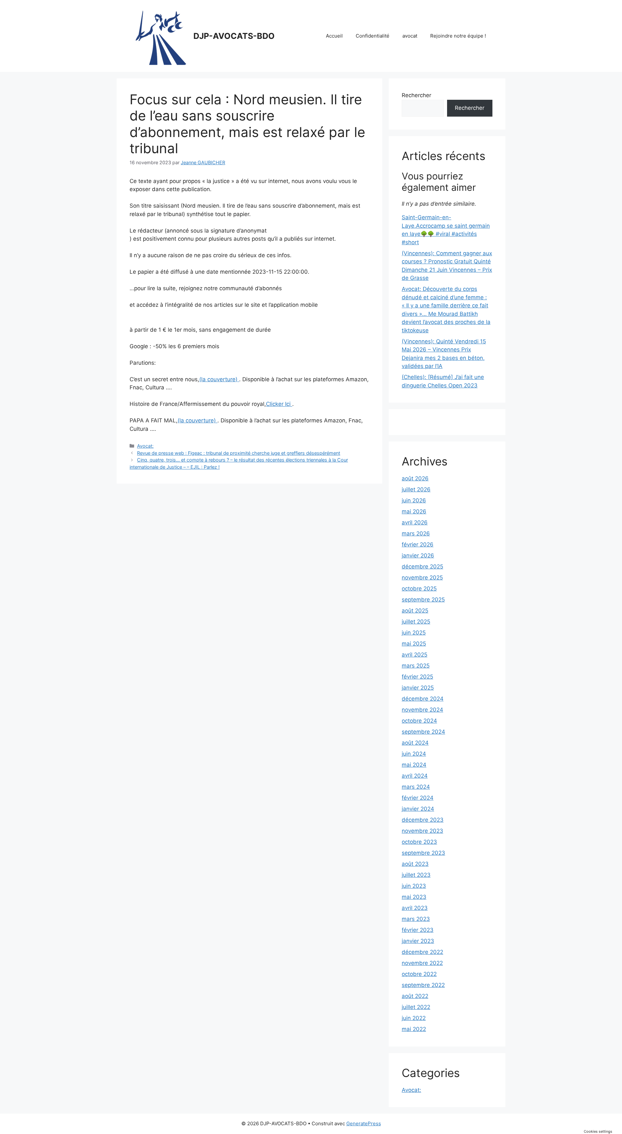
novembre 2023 (422, 831)
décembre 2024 (422, 698)
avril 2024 (415, 776)
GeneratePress (363, 1123)
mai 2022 (414, 1029)
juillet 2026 (416, 489)
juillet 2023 (416, 875)
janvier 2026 (418, 555)
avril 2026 (415, 522)
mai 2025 (414, 643)
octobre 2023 (419, 842)
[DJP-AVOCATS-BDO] (159, 35)
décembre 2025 (422, 566)
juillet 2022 (416, 1007)
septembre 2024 (423, 731)
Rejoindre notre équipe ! (458, 36)
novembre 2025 (422, 577)
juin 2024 (414, 753)
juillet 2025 (416, 621)
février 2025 (417, 676)
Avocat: (145, 446)
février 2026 (417, 544)
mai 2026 (414, 511)
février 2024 (417, 798)
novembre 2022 (422, 963)
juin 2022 (414, 1018)
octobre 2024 (419, 720)
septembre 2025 (423, 599)
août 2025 (415, 610)
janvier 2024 (418, 809)
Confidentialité (372, 36)
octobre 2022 (419, 974)
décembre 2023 (422, 820)
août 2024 (415, 742)
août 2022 (415, 996)
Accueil (334, 36)
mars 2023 (416, 919)
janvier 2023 (418, 941)
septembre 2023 (423, 853)
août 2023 (415, 864)
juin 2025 (414, 632)
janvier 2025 (418, 687)
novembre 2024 (422, 709)
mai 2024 (414, 765)
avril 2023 (415, 908)
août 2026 (415, 478)
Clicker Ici (279, 404)
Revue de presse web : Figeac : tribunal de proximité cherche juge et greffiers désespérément (238, 453)
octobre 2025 (419, 588)
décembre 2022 (422, 952)
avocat (409, 36)
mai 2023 (414, 897)
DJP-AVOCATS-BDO (234, 36)
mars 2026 (416, 533)
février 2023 (417, 930)
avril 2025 (414, 654)
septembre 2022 (423, 985)
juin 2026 (414, 500)
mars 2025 (416, 665)
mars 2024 (416, 787)
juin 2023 (414, 886)
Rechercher (416, 95)
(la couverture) (219, 379)
